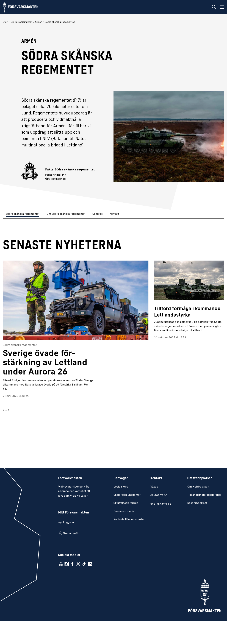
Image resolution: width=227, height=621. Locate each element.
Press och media (124, 511)
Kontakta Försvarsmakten (129, 519)
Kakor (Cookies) (197, 503)
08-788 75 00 (158, 495)
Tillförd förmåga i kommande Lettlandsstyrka (187, 312)
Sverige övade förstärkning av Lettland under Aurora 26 (45, 363)
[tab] (23, 214)
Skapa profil (70, 533)
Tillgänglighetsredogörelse (204, 495)
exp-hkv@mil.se (160, 503)
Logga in (68, 522)
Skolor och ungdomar (127, 495)
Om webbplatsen (198, 486)
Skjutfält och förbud (126, 503)
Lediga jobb (121, 486)
